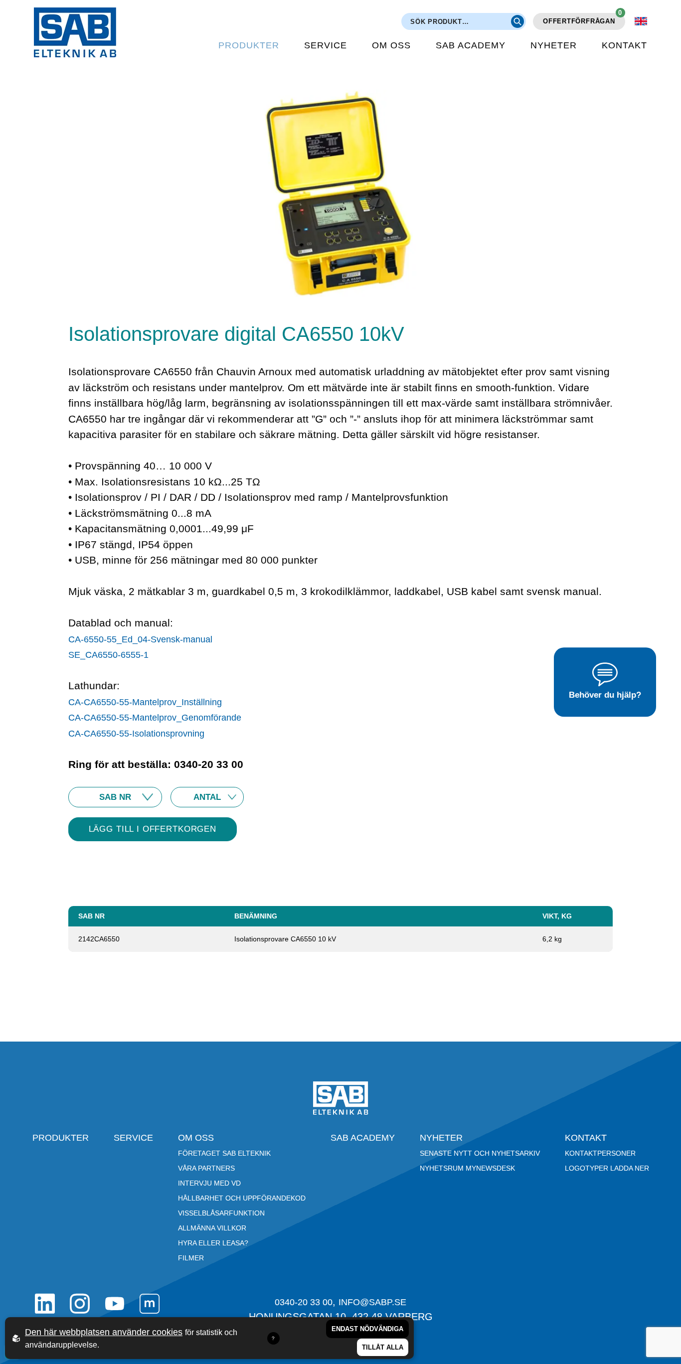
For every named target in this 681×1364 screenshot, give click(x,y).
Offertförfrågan (582, 19)
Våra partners (206, 1168)
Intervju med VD (209, 1183)
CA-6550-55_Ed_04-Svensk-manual (140, 639)
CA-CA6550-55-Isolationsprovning (136, 734)
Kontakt (624, 45)
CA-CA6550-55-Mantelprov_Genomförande (154, 718)
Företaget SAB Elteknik (224, 1153)
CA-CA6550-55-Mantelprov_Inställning (145, 702)
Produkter (248, 45)
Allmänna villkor (212, 1228)
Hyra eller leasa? (213, 1243)
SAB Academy (471, 45)
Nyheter (553, 45)
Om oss (391, 45)
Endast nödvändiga (367, 1329)
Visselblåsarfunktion (221, 1213)
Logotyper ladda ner (607, 1168)
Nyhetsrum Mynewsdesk (467, 1168)
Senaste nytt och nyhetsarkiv (480, 1153)
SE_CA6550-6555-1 (108, 655)
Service (325, 45)
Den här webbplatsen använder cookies (103, 1332)
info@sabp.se (372, 1302)
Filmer (191, 1258)
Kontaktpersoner (600, 1153)
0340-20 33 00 (304, 1302)
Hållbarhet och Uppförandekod (242, 1198)
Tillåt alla (382, 1347)
